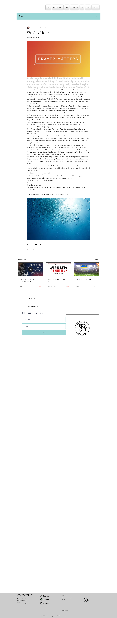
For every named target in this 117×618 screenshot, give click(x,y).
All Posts (20, 16)
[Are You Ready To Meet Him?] (58, 269)
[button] (96, 16)
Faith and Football (84, 279)
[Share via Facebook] (27, 244)
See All (97, 259)
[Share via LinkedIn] (36, 244)
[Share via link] (40, 244)
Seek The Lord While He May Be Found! (30, 280)
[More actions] (89, 28)
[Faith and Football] (86, 269)
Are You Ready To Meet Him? (57, 280)
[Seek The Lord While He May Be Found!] (30, 269)
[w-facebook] (41, 599)
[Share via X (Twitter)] (32, 244)
